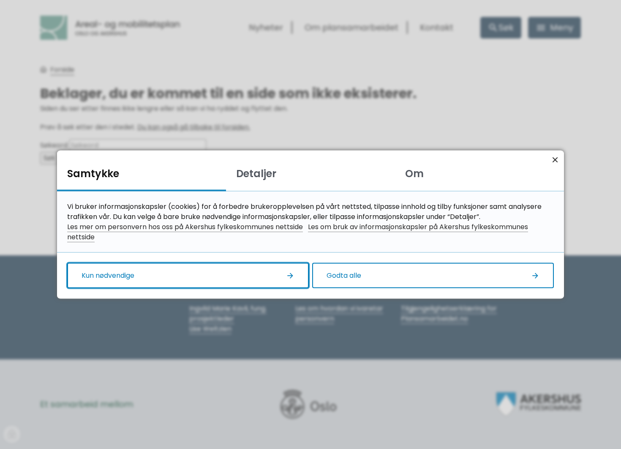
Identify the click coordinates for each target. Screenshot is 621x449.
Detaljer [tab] (256, 174)
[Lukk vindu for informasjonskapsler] (555, 159)
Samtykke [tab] (93, 174)
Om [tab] (414, 174)
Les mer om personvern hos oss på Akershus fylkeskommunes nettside (185, 227)
